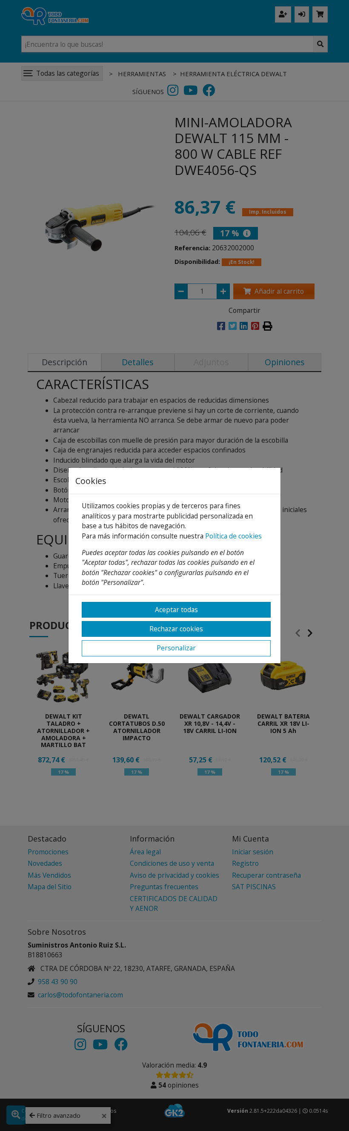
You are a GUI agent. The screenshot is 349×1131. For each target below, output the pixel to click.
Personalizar (176, 648)
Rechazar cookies (176, 628)
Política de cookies (233, 536)
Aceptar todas (176, 609)
